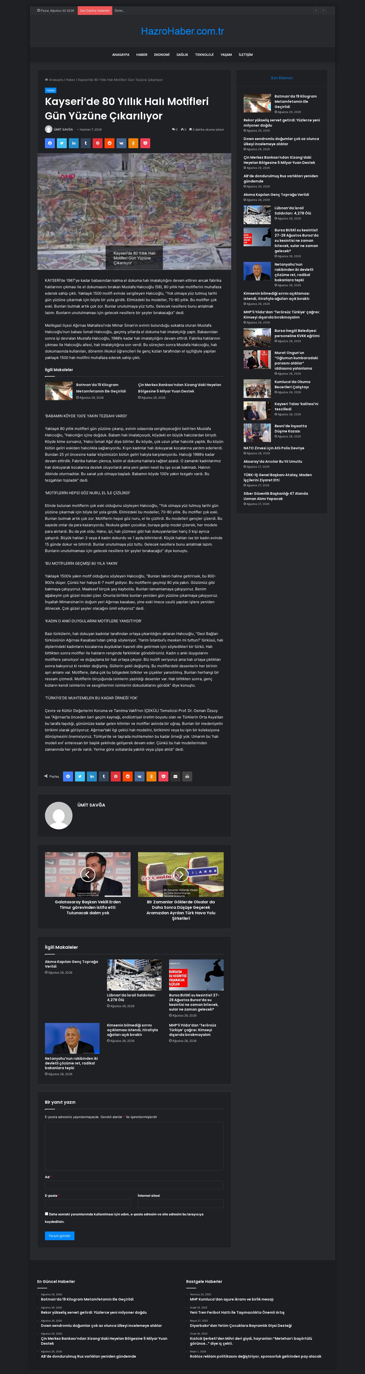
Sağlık (182, 55)
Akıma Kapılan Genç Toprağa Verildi (71, 964)
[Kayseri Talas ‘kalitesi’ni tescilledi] (257, 410)
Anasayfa (120, 55)
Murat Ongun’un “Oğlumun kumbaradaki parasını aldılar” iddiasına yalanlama (296, 360)
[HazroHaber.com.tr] (182, 31)
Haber (141, 55)
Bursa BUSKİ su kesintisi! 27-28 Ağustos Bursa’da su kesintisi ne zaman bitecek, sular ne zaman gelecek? (194, 1002)
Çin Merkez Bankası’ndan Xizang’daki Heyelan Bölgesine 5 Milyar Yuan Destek (279, 160)
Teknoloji (204, 55)
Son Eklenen (282, 77)
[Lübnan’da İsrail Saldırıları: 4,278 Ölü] (134, 974)
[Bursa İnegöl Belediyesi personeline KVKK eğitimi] (257, 337)
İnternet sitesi (149, 1196)
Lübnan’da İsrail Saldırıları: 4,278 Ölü (131, 997)
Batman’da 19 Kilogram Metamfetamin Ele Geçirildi (296, 101)
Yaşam (226, 55)
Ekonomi (162, 55)
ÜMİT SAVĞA (63, 129)
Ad (48, 1177)
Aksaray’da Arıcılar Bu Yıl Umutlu (273, 461)
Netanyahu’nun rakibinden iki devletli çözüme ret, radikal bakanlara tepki (71, 1063)
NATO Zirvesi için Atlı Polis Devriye (274, 448)
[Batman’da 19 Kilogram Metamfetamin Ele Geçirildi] (59, 391)
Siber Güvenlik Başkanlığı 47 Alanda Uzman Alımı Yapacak (276, 496)
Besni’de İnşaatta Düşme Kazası (291, 428)
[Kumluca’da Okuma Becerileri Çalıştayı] (257, 388)
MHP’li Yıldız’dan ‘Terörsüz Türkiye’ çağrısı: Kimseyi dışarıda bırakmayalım (192, 1030)
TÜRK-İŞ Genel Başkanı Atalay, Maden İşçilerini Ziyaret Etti (278, 477)
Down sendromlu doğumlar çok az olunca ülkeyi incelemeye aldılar (166, 10)
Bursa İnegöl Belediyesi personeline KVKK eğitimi (297, 333)
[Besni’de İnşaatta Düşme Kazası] (257, 432)
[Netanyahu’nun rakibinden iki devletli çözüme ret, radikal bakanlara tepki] (72, 1038)
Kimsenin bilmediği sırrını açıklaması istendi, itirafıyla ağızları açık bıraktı (132, 1030)
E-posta (52, 1196)
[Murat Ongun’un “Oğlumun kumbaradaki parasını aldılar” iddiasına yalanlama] (257, 359)
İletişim (246, 55)
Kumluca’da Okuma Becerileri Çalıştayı (292, 384)
